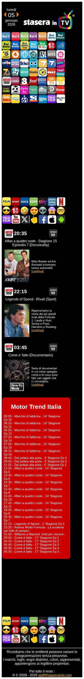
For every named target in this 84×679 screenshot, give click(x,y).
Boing (24, 63)
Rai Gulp (33, 45)
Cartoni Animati (33, 201)
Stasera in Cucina (33, 219)
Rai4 (33, 36)
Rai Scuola (15, 45)
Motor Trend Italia (6, 81)
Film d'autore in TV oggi (60, 210)
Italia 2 (33, 54)
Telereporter (42, 98)
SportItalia (33, 98)
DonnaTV (24, 89)
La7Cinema (51, 63)
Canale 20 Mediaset (15, 89)
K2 (42, 72)
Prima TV (51, 45)
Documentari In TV (24, 201)
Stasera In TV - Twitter (24, 219)
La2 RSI (60, 81)
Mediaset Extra (15, 63)
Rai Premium (60, 36)
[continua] (37, 271)
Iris (51, 54)
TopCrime (6, 63)
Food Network (33, 81)
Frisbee (15, 98)
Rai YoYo (42, 45)
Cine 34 (42, 54)
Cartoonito (33, 63)
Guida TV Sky (42, 201)
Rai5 (42, 36)
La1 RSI (51, 81)
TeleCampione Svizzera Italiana (42, 81)
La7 (42, 63)
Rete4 (15, 54)
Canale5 (6, 54)
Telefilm (51, 98)
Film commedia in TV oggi (24, 210)
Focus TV (60, 89)
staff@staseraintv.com (55, 675)
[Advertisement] (42, 150)
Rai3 (24, 36)
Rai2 (15, 36)
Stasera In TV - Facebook (42, 219)
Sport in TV (15, 201)
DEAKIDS (6, 98)
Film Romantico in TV (33, 210)
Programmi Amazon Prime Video (51, 201)
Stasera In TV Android (60, 219)
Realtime (60, 72)
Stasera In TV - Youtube (15, 219)
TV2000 (60, 45)
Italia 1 (24, 54)
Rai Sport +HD (24, 45)
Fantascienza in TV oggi (42, 210)
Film (6, 201)
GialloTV (33, 72)
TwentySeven (15, 72)
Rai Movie (51, 36)
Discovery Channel (51, 89)
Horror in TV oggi (51, 210)
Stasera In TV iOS (51, 219)
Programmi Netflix (60, 201)
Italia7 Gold (6, 72)
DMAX (51, 72)
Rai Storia (6, 45)
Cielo (15, 81)
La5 (60, 54)
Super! (60, 63)
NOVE (24, 72)
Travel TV (33, 89)
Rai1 (6, 36)
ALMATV (60, 98)
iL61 (24, 98)
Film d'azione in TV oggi (6, 210)
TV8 (24, 81)
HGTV (42, 89)
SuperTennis (6, 89)
